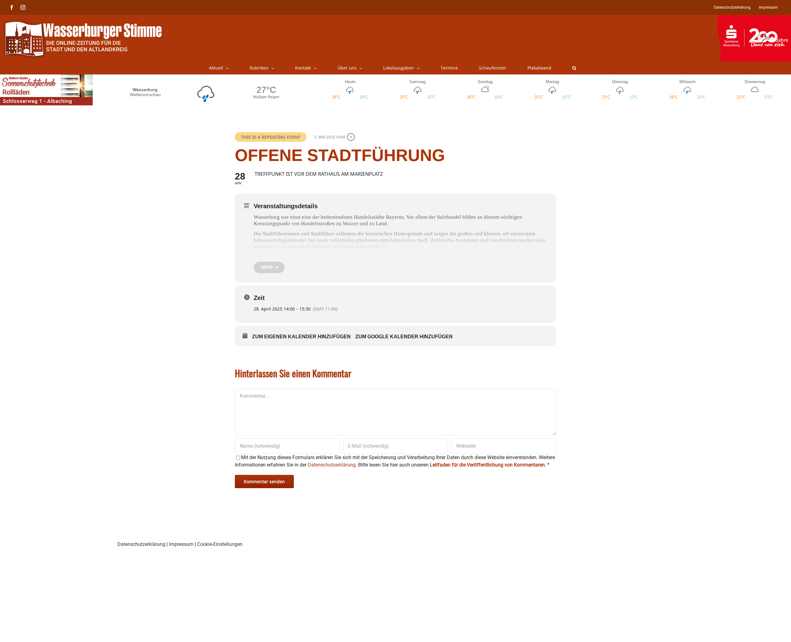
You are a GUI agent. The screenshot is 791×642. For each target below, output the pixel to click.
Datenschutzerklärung (141, 544)
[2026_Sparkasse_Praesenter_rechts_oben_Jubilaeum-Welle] (754, 18)
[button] (574, 68)
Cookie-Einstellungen (220, 544)
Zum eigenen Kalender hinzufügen (301, 336)
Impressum (181, 544)
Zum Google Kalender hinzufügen (404, 336)
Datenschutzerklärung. (332, 465)
